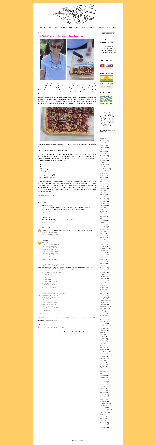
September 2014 (104, 255)
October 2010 (103, 356)
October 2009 (103, 382)
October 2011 (103, 330)
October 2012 (103, 304)
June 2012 (103, 313)
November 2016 (104, 203)
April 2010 (103, 369)
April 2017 (103, 196)
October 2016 (103, 205)
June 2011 (103, 339)
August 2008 (103, 412)
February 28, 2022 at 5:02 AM (50, 310)
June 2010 (103, 364)
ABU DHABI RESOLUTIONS (49, 281)
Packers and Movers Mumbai (50, 251)
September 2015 (104, 229)
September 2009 (104, 384)
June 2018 (103, 175)
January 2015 (103, 246)
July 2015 (102, 233)
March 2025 (103, 140)
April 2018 (103, 179)
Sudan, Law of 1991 (47, 306)
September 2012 (104, 306)
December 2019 (104, 162)
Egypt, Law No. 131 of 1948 (49, 302)
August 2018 (103, 171)
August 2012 (103, 308)
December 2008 (104, 403)
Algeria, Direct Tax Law (48, 299)
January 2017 (103, 201)
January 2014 (103, 272)
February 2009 (104, 399)
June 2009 (103, 390)
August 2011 (103, 334)
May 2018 (102, 177)
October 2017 (103, 188)
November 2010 (104, 354)
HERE (114, 52)
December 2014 (104, 248)
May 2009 (102, 392)
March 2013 (103, 293)
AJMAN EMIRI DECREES (48, 285)
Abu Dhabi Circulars (47, 274)
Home (67, 317)
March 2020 (103, 156)
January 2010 (103, 375)
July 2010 (102, 362)
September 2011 (104, 332)
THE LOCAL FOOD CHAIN (107, 27)
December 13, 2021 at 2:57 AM (50, 287)
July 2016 (102, 209)
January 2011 (103, 349)
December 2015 (104, 222)
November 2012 (104, 302)
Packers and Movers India (49, 256)
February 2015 (104, 244)
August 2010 (103, 360)
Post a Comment (44, 314)
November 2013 (104, 276)
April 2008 (103, 420)
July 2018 (102, 173)
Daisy (43, 240)
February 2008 (104, 425)
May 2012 (102, 315)
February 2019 (104, 166)
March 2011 (103, 345)
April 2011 (103, 343)
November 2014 (104, 250)
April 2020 (103, 153)
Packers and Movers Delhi (49, 246)
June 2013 (103, 287)
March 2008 (103, 423)
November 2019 (104, 164)
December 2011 (104, 326)
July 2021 (102, 143)
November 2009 (104, 379)
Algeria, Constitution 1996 (49, 297)
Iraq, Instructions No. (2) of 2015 (51, 307)
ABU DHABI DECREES (48, 276)
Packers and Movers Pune (49, 249)
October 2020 (103, 147)
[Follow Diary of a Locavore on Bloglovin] (108, 34)
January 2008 (103, 427)
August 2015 (103, 231)
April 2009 (103, 395)
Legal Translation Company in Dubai (52, 265)
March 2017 (103, 199)
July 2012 (102, 311)
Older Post (92, 317)
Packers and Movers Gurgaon (50, 255)
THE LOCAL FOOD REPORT (85, 27)
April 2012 (103, 317)
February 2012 (104, 321)
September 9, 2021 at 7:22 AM (50, 259)
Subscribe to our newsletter (107, 134)
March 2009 (103, 397)
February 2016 (104, 218)
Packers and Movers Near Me (50, 248)
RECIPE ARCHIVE (66, 27)
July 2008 (102, 414)
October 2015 (103, 227)
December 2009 (104, 377)
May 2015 (102, 237)
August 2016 (103, 207)
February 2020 (104, 158)
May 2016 (102, 212)
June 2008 (103, 416)
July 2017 (102, 192)
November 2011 (104, 328)
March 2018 (103, 181)
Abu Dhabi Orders (46, 279)
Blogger (81, 440)
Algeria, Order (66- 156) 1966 (50, 295)
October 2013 (103, 278)
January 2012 (103, 323)
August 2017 (103, 190)
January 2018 (103, 186)
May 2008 (102, 418)
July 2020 (102, 149)
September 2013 (104, 280)
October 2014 (103, 252)
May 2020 (102, 151)
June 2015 (103, 235)
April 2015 (103, 240)
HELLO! (42, 27)
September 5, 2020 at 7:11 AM (50, 234)
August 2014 (103, 257)
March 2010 (103, 371)
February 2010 (104, 373)
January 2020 (103, 160)
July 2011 (102, 336)
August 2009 (103, 386)
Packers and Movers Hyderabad (50, 253)
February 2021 (104, 145)
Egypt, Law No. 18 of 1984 (49, 304)
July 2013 (102, 285)
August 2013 (103, 283)
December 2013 (104, 274)
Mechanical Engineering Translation (52, 272)
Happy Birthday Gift (47, 242)
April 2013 (103, 291)
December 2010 (104, 351)
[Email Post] (53, 195)
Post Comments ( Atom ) (51, 320)
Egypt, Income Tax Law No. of (50, 300)
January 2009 (103, 401)
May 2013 (102, 289)
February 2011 (104, 347)
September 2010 (104, 358)
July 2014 (102, 259)
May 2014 (102, 263)
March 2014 (103, 268)
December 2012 (104, 300)
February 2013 (104, 296)
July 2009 (102, 388)
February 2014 (104, 270)
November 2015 (104, 224)
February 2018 (104, 184)
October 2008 (103, 407)
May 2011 (102, 341)
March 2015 (103, 242)
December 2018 (104, 169)
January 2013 (103, 298)
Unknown (44, 228)
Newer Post (41, 317)
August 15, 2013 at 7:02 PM (49, 212)
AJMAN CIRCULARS (47, 283)
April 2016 (103, 214)
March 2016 (103, 216)
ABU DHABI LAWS (47, 278)
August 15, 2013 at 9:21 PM (49, 222)
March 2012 (103, 319)
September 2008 (104, 410)
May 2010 (102, 367)
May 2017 (102, 194)
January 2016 (103, 220)
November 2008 (104, 405)
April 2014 (103, 265)
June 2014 (103, 261)
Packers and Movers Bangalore (50, 244)
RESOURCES (52, 27)
